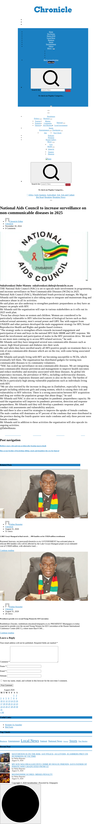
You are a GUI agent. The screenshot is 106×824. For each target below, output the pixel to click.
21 (12, 704)
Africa (30, 101)
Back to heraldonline (51, 60)
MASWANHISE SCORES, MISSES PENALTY (32, 774)
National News (55, 741)
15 (14, 701)
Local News (51, 38)
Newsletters (51, 116)
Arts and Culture (67, 101)
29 (14, 707)
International (51, 51)
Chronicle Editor (16, 221)
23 (17, 704)
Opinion (51, 53)
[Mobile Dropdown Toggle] (64, 123)
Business (51, 40)
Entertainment (51, 44)
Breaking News (59, 103)
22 (14, 704)
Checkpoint (56, 130)
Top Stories (51, 34)
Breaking (48, 103)
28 (12, 707)
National (60, 123)
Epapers (51, 152)
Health (49, 146)
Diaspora (51, 154)
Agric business (40, 101)
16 (17, 701)
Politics (36, 118)
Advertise (51, 57)
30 (17, 707)
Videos (51, 46)
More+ (49, 142)
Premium (51, 138)
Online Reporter (15, 524)
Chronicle (9, 224)
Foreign (38, 121)
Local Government (60, 125)
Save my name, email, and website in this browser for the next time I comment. (35, 681)
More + (49, 48)
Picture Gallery (51, 140)
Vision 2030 (51, 36)
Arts (58, 101)
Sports (51, 42)
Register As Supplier (13, 725)
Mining (47, 121)
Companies (48, 123)
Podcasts (51, 55)
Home (51, 32)
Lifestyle (51, 149)
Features (38, 123)
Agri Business (48, 125)
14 (12, 701)
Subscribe (51, 62)
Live (51, 144)
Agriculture (51, 101)
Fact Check (57, 133)
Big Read (40, 103)
